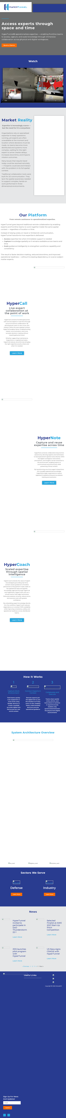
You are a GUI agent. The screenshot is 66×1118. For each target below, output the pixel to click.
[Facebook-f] (8, 1115)
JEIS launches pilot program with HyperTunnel (19, 952)
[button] (9, 45)
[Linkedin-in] (4, 1115)
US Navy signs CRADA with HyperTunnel (53, 951)
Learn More (17, 937)
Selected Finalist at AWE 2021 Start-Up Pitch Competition (54, 925)
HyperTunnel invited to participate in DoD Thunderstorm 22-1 (20, 926)
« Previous (26, 966)
